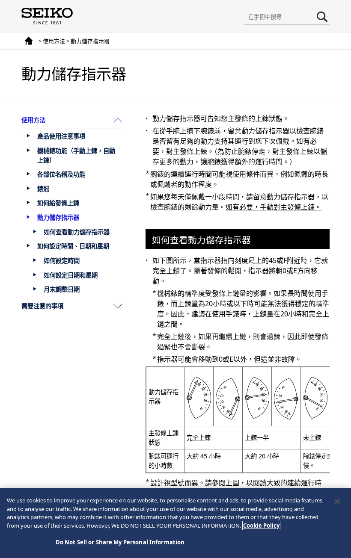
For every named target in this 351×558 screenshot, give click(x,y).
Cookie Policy (261, 525)
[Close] (337, 501)
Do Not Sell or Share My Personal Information (120, 542)
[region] (175, 523)
